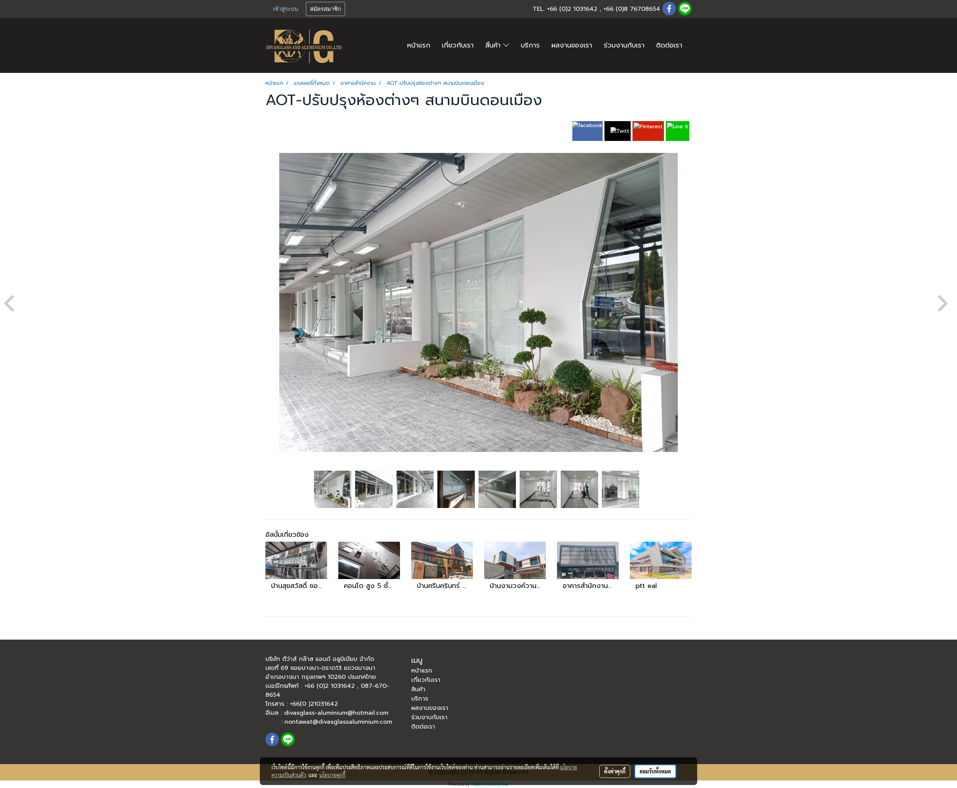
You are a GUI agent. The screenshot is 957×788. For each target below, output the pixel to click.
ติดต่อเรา (669, 45)
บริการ (530, 45)
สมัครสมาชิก (325, 9)
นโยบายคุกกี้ (332, 775)
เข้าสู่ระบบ (285, 9)
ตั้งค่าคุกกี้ (614, 771)
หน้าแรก (418, 45)
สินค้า (418, 689)
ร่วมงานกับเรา (624, 45)
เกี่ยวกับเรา (458, 45)
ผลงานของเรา (571, 45)
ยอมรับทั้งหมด (655, 771)
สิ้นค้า (494, 45)
